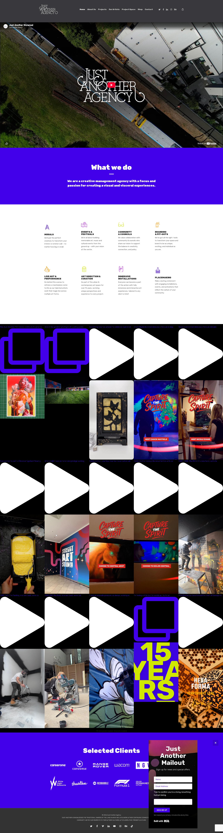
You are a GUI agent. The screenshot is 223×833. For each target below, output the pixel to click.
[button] (173, 794)
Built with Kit (161, 821)
